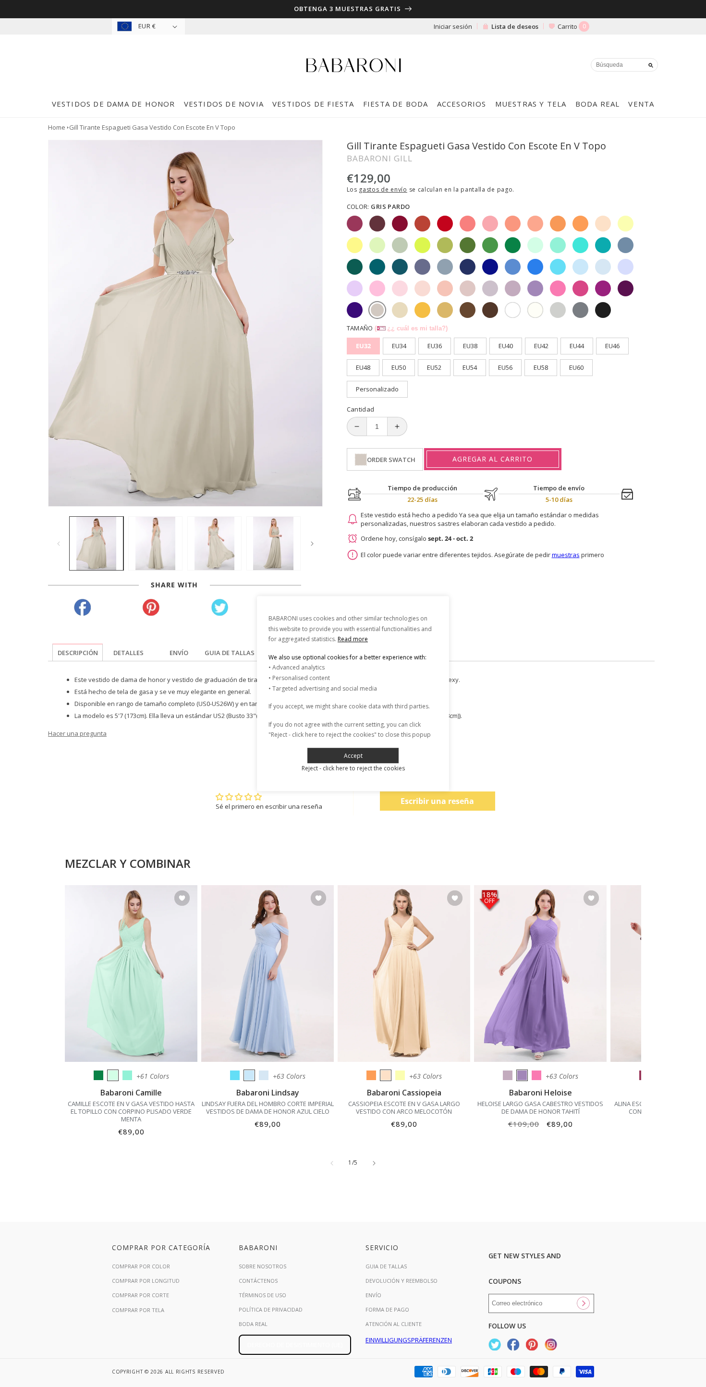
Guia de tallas (386, 1266)
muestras (566, 554)
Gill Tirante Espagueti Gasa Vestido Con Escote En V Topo (152, 127)
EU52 (434, 367)
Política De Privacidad (271, 1309)
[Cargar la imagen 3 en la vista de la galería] (214, 543)
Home (56, 127)
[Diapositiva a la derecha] (312, 543)
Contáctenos (258, 1280)
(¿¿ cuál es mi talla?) (411, 328)
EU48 (363, 367)
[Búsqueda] (650, 65)
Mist (263, 1075)
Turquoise (127, 1075)
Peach (385, 1075)
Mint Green (113, 1075)
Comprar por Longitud (146, 1280)
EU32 (363, 345)
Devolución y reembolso (401, 1280)
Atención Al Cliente (393, 1323)
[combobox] (624, 65)
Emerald (98, 1075)
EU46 (612, 345)
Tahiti (522, 1075)
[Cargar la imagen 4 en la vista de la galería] (273, 543)
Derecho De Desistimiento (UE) (294, 1344)
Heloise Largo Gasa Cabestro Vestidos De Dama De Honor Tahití (540, 1107)
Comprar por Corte (140, 1295)
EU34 (399, 345)
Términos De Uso (262, 1295)
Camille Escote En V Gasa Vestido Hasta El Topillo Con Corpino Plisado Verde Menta (131, 1111)
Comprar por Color (141, 1266)
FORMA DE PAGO (387, 1309)
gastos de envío (383, 189)
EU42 (541, 345)
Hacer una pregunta (77, 733)
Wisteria (507, 1075)
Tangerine (371, 1075)
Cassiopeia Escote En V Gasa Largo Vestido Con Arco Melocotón (404, 1107)
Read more (353, 639)
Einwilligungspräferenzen (408, 1340)
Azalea (536, 1075)
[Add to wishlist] (182, 899)
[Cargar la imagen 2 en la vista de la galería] (155, 543)
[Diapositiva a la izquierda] (58, 543)
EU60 (576, 367)
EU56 (505, 367)
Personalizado (377, 389)
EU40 (506, 345)
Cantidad (361, 409)
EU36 (434, 345)
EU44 (577, 345)
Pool (235, 1075)
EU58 (541, 367)
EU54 (470, 367)
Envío (373, 1295)
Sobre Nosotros (262, 1266)
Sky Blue (249, 1075)
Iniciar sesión (453, 26)
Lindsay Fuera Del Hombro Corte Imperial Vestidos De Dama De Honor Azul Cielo (268, 1107)
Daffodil (400, 1075)
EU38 (470, 345)
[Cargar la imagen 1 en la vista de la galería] (96, 543)
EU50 (398, 367)
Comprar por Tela (138, 1310)
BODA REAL (253, 1323)
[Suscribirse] (583, 1303)
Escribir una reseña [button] (437, 801)
